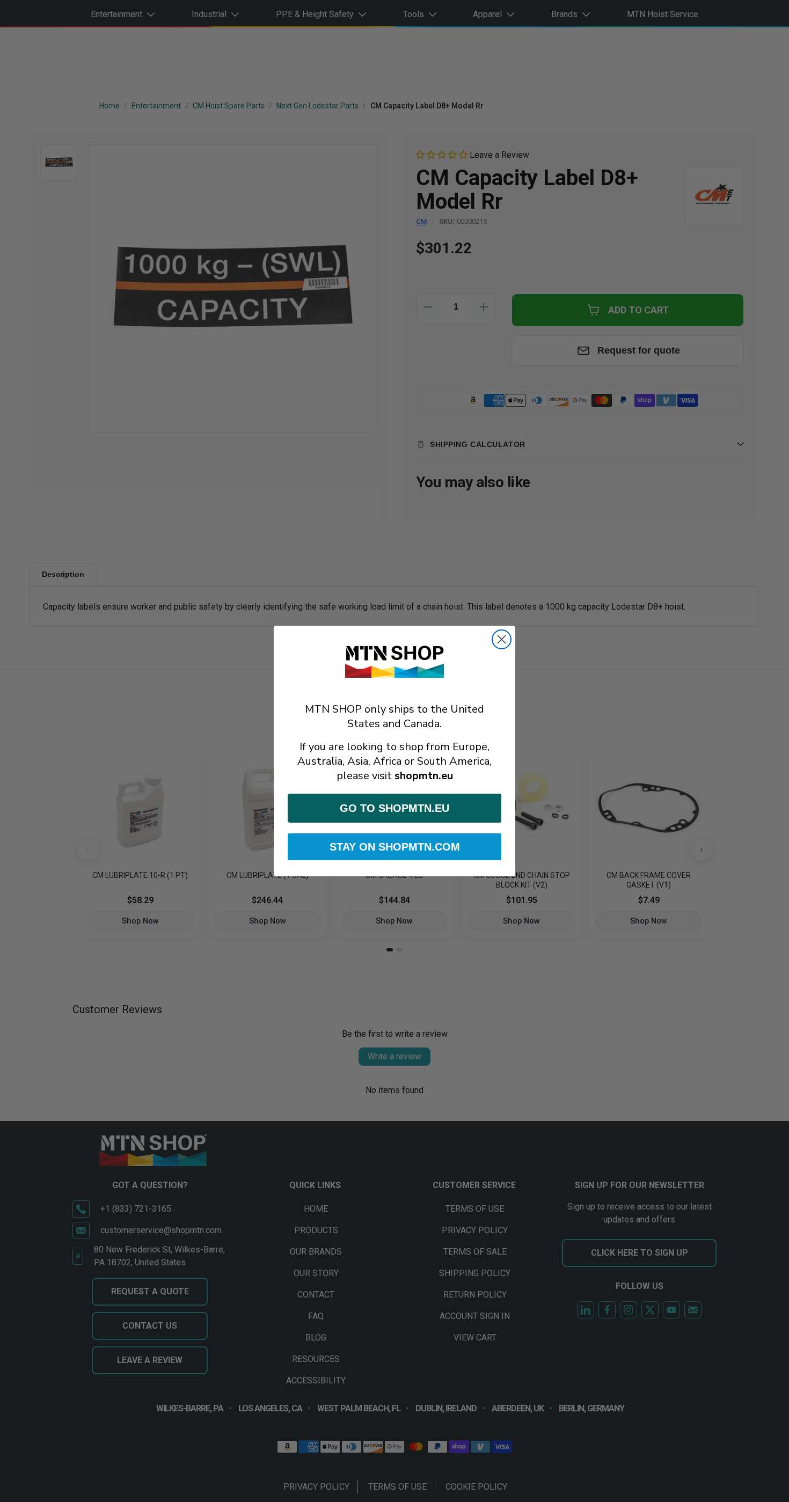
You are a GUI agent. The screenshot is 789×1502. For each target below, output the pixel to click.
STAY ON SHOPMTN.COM (395, 847)
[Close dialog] (501, 639)
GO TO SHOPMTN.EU (394, 808)
